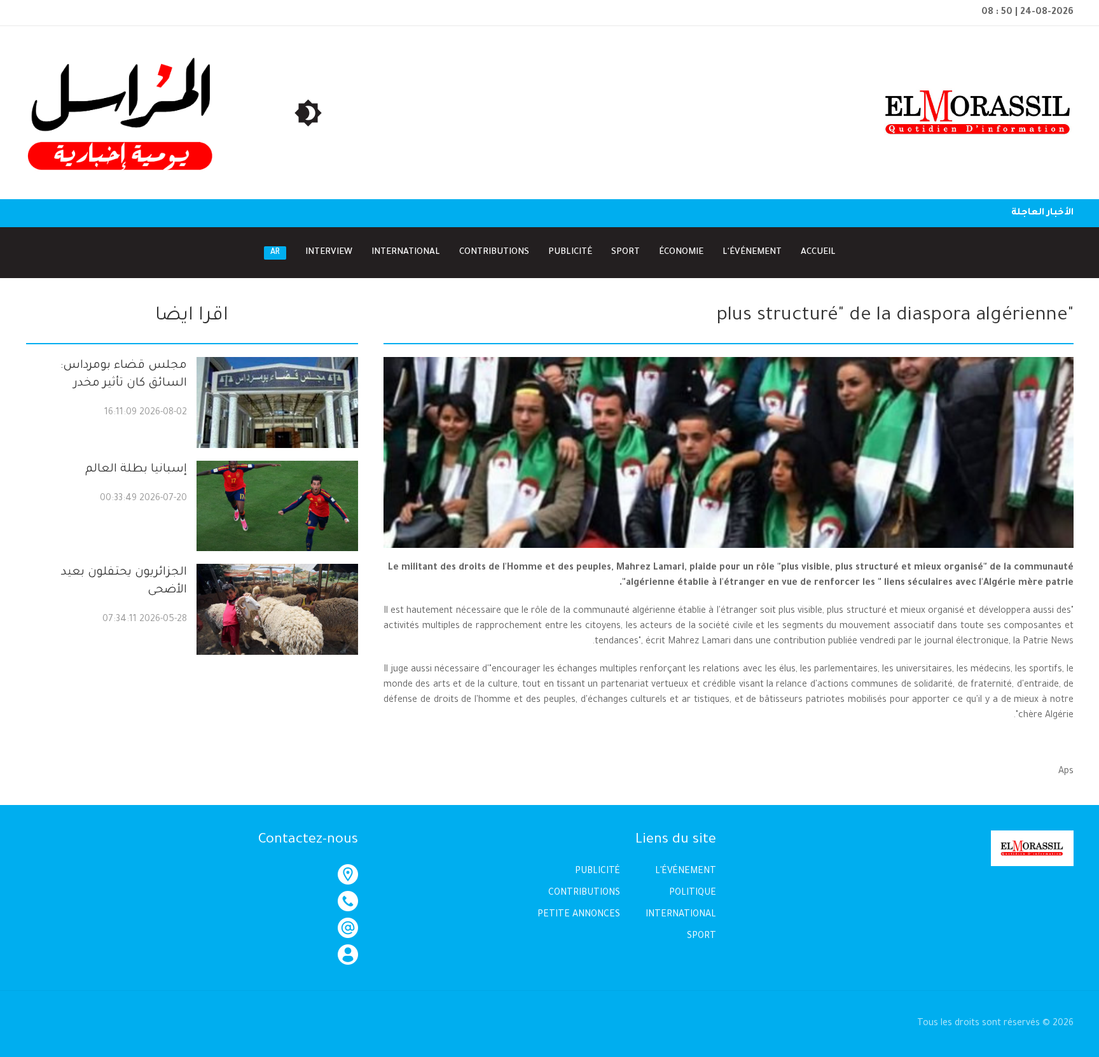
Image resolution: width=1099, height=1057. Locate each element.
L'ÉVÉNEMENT (685, 872)
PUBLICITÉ (597, 872)
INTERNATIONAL (681, 915)
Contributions (494, 252)
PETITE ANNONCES (578, 915)
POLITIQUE (692, 893)
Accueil (818, 252)
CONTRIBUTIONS (584, 893)
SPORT (701, 937)
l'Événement (752, 252)
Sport (625, 252)
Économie (681, 252)
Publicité (570, 252)
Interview (328, 252)
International (405, 252)
